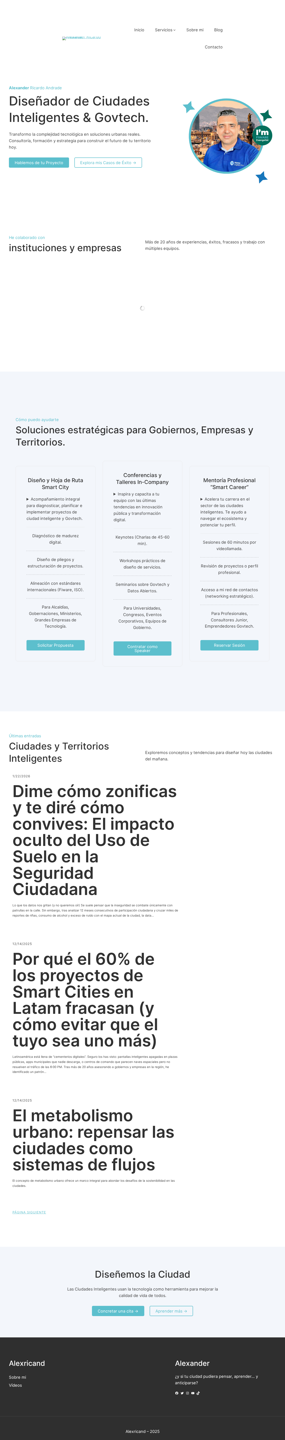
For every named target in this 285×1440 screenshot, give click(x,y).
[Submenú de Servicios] (174, 30)
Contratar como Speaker (142, 648)
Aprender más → (171, 1311)
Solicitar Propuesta (55, 645)
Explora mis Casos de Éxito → (108, 162)
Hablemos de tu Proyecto (39, 162)
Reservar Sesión (229, 645)
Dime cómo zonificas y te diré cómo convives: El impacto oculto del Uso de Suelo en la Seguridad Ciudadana (94, 840)
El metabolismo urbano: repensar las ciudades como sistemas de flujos (93, 1140)
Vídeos (15, 1385)
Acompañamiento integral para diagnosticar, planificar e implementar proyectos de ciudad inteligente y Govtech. (54, 509)
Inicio (139, 29)
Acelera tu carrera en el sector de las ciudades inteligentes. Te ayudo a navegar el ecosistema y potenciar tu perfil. (225, 512)
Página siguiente (29, 1212)
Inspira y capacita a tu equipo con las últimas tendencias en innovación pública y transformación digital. (138, 506)
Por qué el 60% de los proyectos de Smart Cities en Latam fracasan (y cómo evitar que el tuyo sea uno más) (85, 1000)
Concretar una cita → (118, 1311)
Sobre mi (17, 1377)
